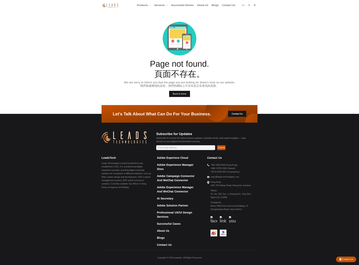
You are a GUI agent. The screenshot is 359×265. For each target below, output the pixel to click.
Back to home (179, 94)
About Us (163, 230)
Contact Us (237, 114)
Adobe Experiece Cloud (172, 157)
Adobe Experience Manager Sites (175, 167)
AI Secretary (165, 198)
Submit (221, 147)
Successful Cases (169, 223)
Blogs (161, 237)
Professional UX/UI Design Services (174, 214)
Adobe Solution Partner (172, 205)
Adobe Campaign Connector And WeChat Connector (176, 178)
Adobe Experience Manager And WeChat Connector (175, 189)
